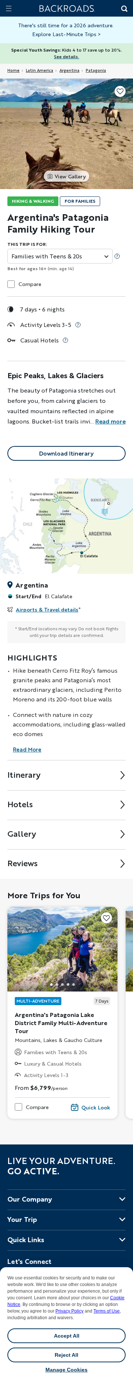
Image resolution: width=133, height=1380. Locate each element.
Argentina (69, 70)
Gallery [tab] (21, 833)
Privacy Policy (69, 1311)
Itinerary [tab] (24, 774)
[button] (51, 984)
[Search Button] (124, 9)
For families (80, 201)
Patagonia (96, 70)
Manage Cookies (66, 1370)
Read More (27, 749)
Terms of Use (106, 1311)
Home (13, 70)
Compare (29, 284)
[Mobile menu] (8, 8)
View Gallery (70, 176)
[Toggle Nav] (8, 8)
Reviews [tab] (22, 863)
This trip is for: (27, 244)
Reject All (66, 1355)
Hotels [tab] (20, 804)
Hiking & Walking (33, 201)
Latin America (39, 70)
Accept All (66, 1336)
